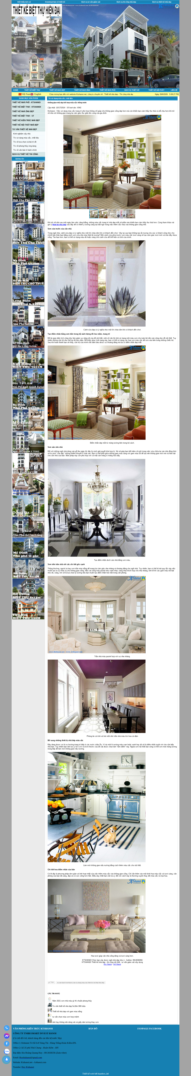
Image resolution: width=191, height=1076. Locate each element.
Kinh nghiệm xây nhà (21, 134)
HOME (15, 90)
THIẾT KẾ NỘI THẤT (156, 90)
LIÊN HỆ (174, 90)
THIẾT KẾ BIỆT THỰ (32, 90)
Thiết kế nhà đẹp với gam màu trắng (67, 1011)
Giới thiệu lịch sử (24, 2)
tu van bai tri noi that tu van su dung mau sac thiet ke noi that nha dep (80, 982)
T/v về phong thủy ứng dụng (24, 146)
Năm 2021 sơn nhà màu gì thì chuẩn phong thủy (72, 1001)
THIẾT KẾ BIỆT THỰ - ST (23, 116)
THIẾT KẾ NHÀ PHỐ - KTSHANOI (26, 102)
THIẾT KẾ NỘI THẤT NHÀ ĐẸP (25, 125)
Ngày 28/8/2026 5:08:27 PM (167, 94)
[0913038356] (6, 1028)
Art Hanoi (117, 964)
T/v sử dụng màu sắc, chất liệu (26, 138)
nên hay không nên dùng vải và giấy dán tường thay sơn (75, 1022)
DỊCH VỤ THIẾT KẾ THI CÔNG (25, 154)
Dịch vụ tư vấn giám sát (90, 2)
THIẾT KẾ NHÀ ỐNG (82, 90)
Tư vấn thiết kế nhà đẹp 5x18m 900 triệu (68, 1006)
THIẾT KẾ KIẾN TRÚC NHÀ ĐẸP (26, 120)
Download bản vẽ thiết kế (55, 2)
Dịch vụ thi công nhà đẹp (126, 2)
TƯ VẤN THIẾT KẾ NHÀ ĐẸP (24, 129)
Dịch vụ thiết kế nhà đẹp (161, 2)
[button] (158, 162)
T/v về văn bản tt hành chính (25, 150)
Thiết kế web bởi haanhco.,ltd (95, 1073)
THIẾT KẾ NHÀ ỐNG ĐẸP (23, 111)
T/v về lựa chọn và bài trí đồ (24, 142)
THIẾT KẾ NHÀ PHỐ (107, 90)
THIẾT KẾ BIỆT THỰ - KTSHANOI (26, 107)
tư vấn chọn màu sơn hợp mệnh (65, 1017)
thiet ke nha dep (59, 225)
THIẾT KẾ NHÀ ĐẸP (57, 90)
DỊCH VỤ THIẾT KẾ (131, 90)
